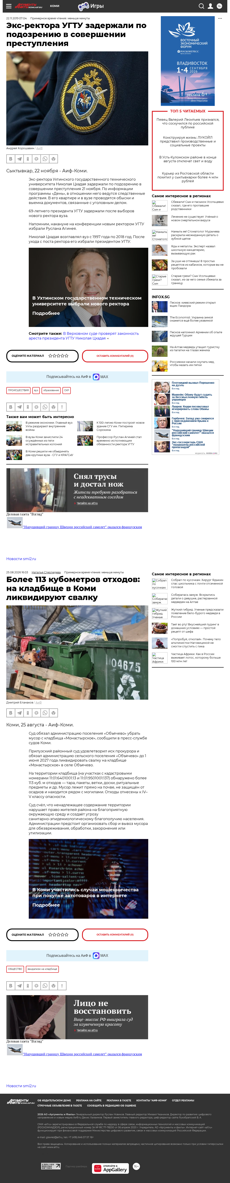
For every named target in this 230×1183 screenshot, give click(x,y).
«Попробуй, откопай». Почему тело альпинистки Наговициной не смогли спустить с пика (196, 643)
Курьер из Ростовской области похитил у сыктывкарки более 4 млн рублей (187, 177)
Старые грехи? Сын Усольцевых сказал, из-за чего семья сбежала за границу (196, 279)
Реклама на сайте (89, 1100)
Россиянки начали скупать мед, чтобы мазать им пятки (192, 363)
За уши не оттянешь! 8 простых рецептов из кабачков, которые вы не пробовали (197, 264)
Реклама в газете (119, 1100)
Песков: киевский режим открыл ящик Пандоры (193, 304)
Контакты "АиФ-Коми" (151, 1100)
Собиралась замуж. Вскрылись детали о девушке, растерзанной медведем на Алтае (194, 598)
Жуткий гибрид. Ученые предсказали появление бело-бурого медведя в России (197, 613)
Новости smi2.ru (21, 559)
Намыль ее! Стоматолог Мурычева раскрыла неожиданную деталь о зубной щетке (195, 235)
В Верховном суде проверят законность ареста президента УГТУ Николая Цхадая (84, 335)
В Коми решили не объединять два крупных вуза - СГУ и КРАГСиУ (49, 453)
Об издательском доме (54, 1100)
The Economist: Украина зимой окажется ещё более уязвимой (191, 319)
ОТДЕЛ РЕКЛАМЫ (183, 1100)
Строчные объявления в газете (60, 1105)
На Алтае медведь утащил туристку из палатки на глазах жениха (195, 349)
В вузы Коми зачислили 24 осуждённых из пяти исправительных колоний (44, 440)
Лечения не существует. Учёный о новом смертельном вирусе (194, 218)
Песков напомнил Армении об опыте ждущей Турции (196, 334)
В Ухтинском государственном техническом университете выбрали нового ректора (87, 301)
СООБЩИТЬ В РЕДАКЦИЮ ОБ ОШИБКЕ (111, 1105)
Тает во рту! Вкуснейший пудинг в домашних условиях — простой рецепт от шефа (195, 628)
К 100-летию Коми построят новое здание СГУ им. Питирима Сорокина (120, 426)
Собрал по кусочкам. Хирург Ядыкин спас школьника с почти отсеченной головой (197, 583)
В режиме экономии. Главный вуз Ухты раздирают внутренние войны (49, 426)
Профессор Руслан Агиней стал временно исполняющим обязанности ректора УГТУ (119, 440)
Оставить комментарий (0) (115, 356)
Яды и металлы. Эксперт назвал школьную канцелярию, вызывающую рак (193, 250)
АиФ (39, 148)
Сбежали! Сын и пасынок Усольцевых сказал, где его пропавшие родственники (197, 205)
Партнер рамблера (76, 1166)
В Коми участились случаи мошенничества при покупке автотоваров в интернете (85, 892)
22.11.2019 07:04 (16, 18)
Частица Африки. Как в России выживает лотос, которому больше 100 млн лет (196, 657)
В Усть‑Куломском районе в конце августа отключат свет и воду (188, 159)
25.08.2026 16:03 (17, 572)
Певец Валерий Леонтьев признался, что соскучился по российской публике (188, 123)
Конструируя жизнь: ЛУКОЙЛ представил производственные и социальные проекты (188, 141)
